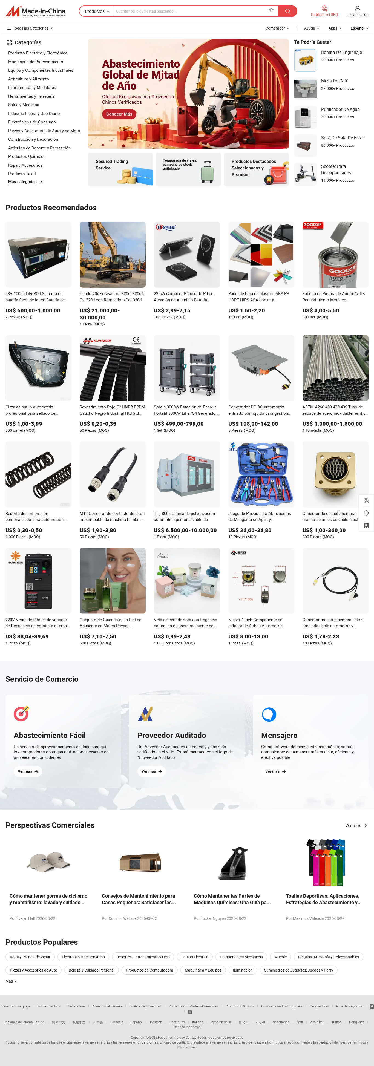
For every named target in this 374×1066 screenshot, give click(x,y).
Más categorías (22, 181)
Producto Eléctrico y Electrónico (38, 53)
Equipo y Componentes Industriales (40, 70)
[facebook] (372, 1006)
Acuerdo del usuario (107, 1006)
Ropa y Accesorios (25, 165)
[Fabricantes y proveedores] (35, 11)
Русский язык (221, 1022)
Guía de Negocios (349, 1006)
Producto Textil (22, 173)
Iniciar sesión (357, 14)
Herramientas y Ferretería (31, 96)
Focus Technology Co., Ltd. (177, 1037)
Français (116, 1022)
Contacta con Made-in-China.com (193, 1006)
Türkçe (336, 1022)
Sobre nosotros (49, 1006)
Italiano (197, 1022)
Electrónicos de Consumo (32, 122)
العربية (260, 1022)
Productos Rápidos (240, 1006)
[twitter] (190, 1011)
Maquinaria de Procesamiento (35, 61)
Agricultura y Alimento (28, 79)
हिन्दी (300, 1022)
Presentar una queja (15, 1006)
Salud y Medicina (23, 104)
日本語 (98, 1022)
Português (177, 1022)
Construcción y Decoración (33, 139)
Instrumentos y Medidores (32, 87)
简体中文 (58, 1022)
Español (137, 1022)
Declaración (76, 1006)
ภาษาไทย (317, 1022)
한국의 (244, 1022)
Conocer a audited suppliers (282, 1006)
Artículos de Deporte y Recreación (39, 148)
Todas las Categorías (30, 28)
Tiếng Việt (356, 1022)
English (39, 1022)
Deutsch (156, 1022)
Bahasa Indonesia (187, 1027)
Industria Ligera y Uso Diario (34, 113)
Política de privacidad (145, 1006)
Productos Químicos (27, 156)
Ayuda (309, 28)
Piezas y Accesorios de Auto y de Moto (44, 130)
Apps (333, 28)
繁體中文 (79, 1022)
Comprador (275, 28)
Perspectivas (319, 1006)
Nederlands (280, 1022)
